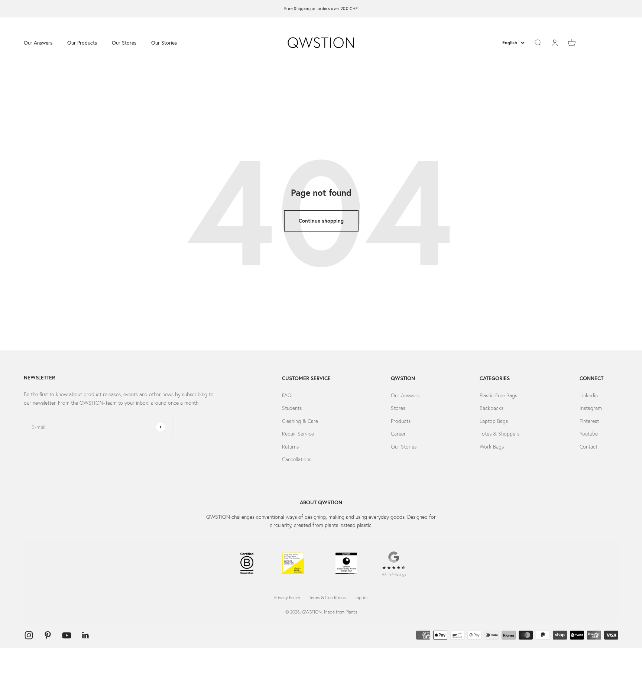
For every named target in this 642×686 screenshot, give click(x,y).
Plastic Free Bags (498, 395)
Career (398, 433)
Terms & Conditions (327, 597)
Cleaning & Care (300, 421)
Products (401, 421)
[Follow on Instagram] (29, 635)
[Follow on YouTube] (67, 635)
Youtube (589, 433)
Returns (290, 446)
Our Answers (38, 42)
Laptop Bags (494, 421)
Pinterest (589, 421)
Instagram (591, 408)
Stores (398, 408)
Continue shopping (321, 220)
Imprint (361, 597)
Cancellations (296, 459)
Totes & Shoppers (499, 433)
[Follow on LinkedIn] (86, 635)
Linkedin (589, 395)
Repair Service (298, 433)
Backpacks (491, 408)
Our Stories (164, 42)
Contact (588, 446)
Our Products (82, 42)
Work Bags (492, 446)
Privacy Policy (287, 597)
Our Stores (124, 42)
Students (292, 408)
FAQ (287, 395)
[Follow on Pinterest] (48, 635)
